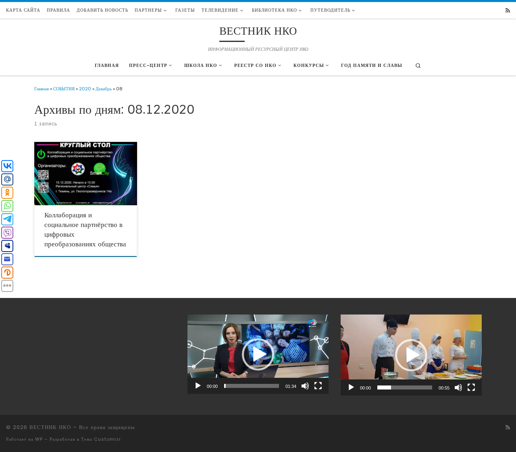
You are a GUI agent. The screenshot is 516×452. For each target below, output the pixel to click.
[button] (258, 354)
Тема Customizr (101, 439)
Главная (41, 88)
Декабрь (104, 88)
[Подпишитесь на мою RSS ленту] (508, 11)
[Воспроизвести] (198, 386)
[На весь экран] (318, 386)
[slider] (251, 386)
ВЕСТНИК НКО (50, 427)
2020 (85, 88)
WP (39, 439)
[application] (258, 354)
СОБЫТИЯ (64, 88)
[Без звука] (305, 386)
